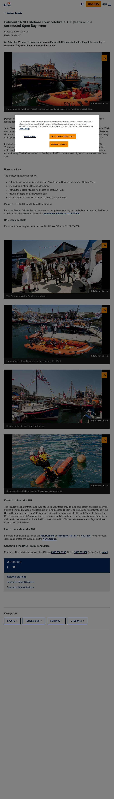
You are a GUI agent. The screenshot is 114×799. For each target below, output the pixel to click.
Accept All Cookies (58, 144)
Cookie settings (30, 136)
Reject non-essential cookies (62, 136)
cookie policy (24, 129)
